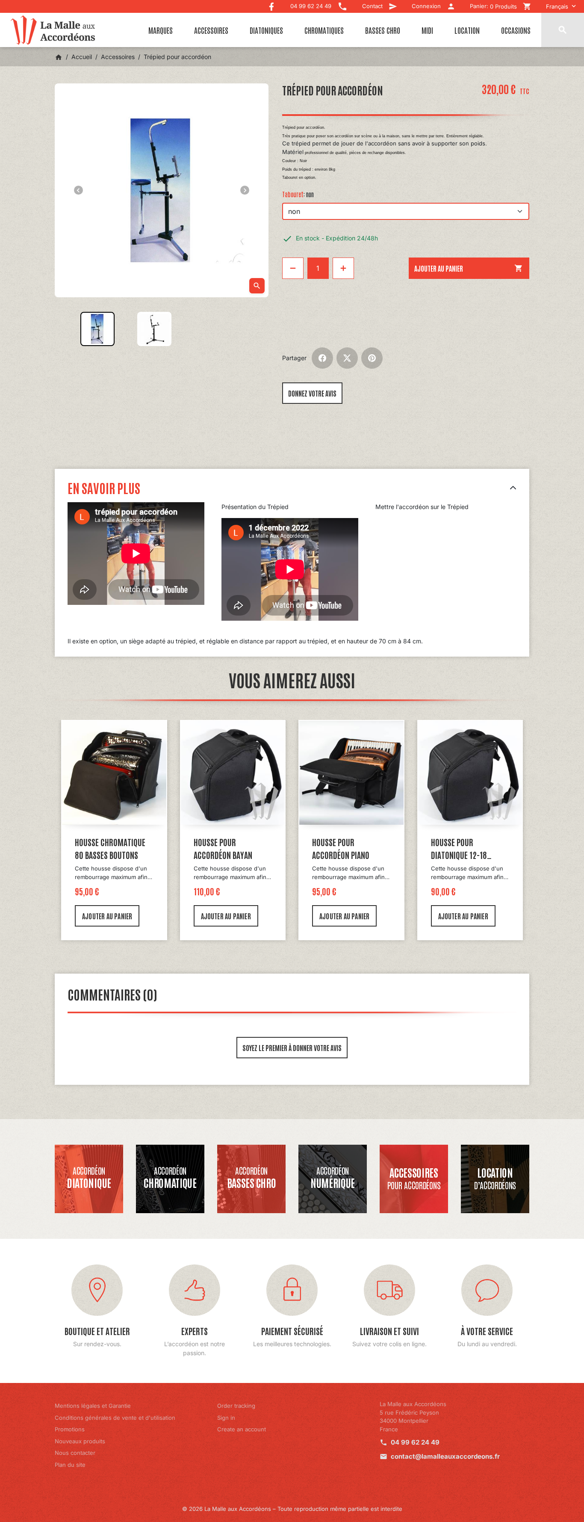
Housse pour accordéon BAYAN (223, 848)
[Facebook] (271, 4)
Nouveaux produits (80, 1441)
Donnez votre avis (312, 393)
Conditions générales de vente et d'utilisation (115, 1417)
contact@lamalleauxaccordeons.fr (445, 1456)
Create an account (241, 1429)
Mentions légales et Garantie (93, 1405)
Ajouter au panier (468, 268)
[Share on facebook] (322, 358)
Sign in (226, 1417)
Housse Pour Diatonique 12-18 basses (459, 848)
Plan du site (70, 1464)
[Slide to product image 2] (154, 329)
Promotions (70, 1429)
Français (557, 6)
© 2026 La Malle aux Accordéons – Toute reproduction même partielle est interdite (292, 1508)
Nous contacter (75, 1452)
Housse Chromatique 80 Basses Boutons (110, 848)
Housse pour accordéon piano (340, 848)
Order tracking (236, 1405)
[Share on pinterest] (372, 358)
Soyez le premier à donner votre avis (292, 1047)
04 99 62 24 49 (415, 1442)
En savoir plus (104, 487)
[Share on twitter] (347, 358)
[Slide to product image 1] (97, 329)
